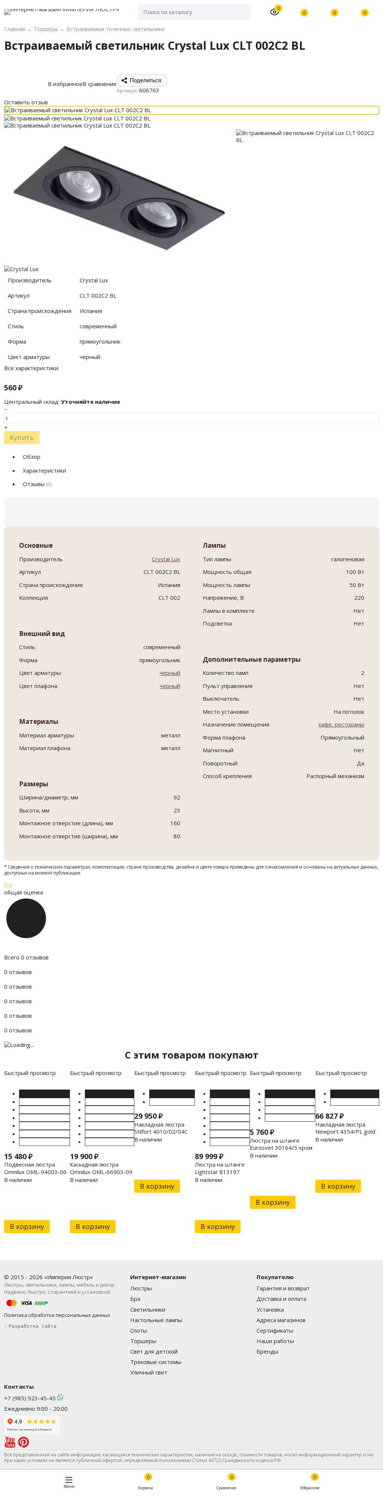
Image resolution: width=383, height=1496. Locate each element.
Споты (138, 1330)
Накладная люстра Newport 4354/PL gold (345, 1128)
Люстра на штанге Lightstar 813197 (220, 1168)
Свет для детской (154, 1351)
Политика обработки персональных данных (57, 1315)
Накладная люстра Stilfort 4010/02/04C (161, 1128)
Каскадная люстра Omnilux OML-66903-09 (101, 1168)
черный (170, 672)
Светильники (147, 1309)
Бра (135, 1298)
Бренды (267, 1351)
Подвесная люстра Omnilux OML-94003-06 (35, 1168)
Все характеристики (31, 368)
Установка (270, 1309)
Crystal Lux (166, 559)
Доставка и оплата (281, 1298)
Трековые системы (155, 1362)
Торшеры (143, 1341)
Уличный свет (148, 1372)
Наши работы (275, 1341)
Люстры (141, 1288)
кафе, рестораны (341, 724)
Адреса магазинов (281, 1320)
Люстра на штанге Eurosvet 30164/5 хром (281, 1144)
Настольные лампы (156, 1320)
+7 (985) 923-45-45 (30, 1398)
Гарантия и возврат (283, 1288)
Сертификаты (275, 1330)
